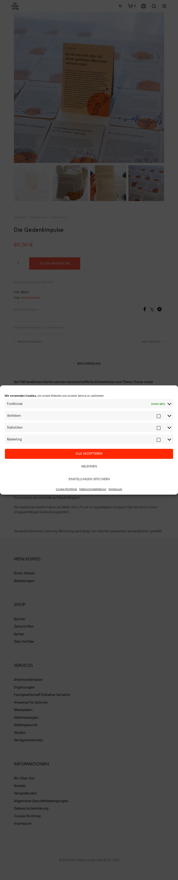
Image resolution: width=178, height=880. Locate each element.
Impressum (115, 489)
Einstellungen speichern (89, 479)
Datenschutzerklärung (92, 489)
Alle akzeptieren (89, 453)
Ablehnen (89, 466)
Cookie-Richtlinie (66, 489)
